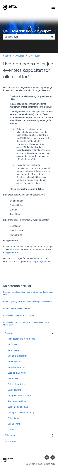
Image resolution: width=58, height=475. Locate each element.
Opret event (34, 56)
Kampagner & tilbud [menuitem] (17, 401)
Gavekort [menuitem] (12, 430)
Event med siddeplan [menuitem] (18, 407)
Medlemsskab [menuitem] (14, 361)
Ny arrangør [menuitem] (10, 441)
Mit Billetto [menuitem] (13, 344)
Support (7, 56)
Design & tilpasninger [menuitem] (18, 356)
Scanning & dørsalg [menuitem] (17, 373)
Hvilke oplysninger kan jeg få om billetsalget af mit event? (27, 301)
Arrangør (20, 56)
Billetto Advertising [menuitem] (16, 384)
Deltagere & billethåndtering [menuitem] (21, 412)
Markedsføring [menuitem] (14, 390)
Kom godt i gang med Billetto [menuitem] (21, 339)
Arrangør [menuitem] (9, 333)
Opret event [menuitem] (13, 350)
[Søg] (52, 37)
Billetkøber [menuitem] (10, 435)
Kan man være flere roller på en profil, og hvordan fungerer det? (28, 293)
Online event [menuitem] (14, 424)
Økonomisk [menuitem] (13, 378)
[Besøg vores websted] (47, 457)
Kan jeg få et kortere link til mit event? (19, 315)
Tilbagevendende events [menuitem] (19, 395)
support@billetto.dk (42, 261)
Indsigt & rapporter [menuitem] (16, 367)
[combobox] (26, 37)
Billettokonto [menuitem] (13, 418)
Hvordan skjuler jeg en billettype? (17, 308)
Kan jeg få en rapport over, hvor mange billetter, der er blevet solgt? (26, 323)
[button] (52, 333)
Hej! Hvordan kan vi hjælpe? (27, 31)
